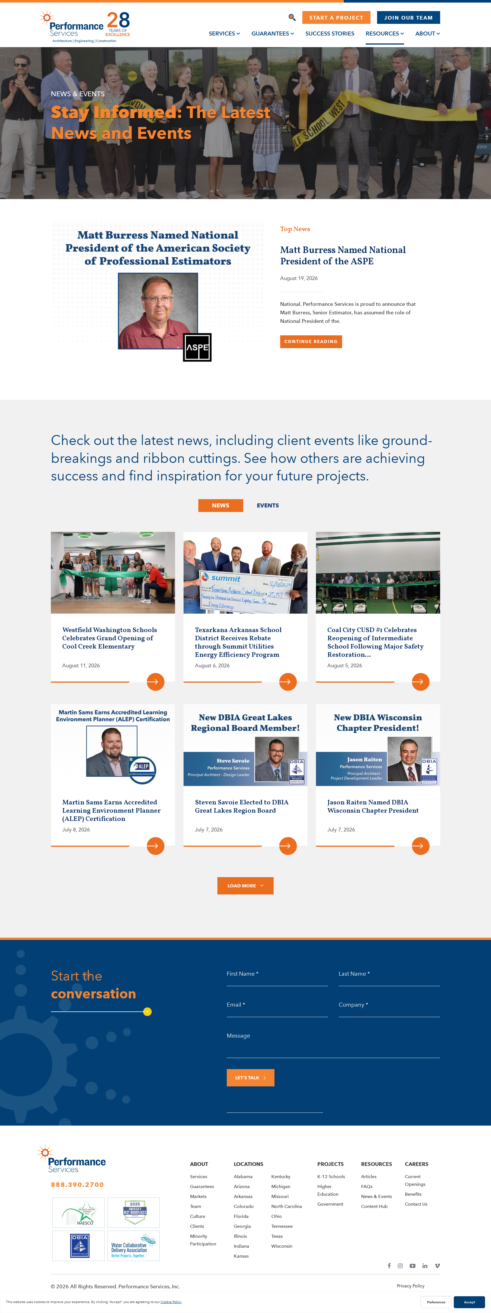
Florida (241, 1216)
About (425, 33)
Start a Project (336, 18)
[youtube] (412, 1266)
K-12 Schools (331, 1176)
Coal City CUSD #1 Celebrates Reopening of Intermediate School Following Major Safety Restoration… (375, 643)
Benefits (413, 1194)
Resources (382, 33)
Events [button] (268, 505)
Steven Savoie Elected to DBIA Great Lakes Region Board (242, 807)
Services (222, 33)
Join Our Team (408, 18)
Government (330, 1204)
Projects (330, 1164)
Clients (197, 1226)
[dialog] (292, 17)
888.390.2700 (77, 1185)
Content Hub (374, 1206)
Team (195, 1206)
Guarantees (270, 33)
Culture (197, 1216)
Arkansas (243, 1196)
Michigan (280, 1186)
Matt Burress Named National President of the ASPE (343, 256)
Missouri (280, 1196)
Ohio (276, 1216)
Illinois (240, 1236)
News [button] (220, 505)
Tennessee (282, 1226)
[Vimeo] (437, 1266)
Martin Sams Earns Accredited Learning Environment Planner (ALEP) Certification (111, 811)
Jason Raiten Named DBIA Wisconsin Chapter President (373, 807)
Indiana (241, 1246)
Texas (277, 1236)
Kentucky (280, 1176)
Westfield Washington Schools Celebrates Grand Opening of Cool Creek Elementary (109, 639)
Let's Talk (247, 1077)
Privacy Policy (411, 1286)
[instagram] (400, 1266)
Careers (416, 1164)
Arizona (242, 1186)
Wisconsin (281, 1246)
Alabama (243, 1176)
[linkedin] (425, 1266)
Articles (368, 1176)
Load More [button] (242, 885)
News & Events (376, 1196)
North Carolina (286, 1206)
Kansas (241, 1256)
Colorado (244, 1206)
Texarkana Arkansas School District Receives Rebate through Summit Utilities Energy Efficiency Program (238, 643)
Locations (248, 1164)
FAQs (367, 1186)
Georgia (242, 1226)
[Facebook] (389, 1266)
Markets (198, 1196)
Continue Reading (311, 341)
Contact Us (416, 1204)
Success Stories (329, 33)
